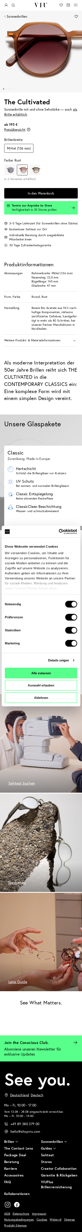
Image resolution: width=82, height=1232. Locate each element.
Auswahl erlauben (41, 685)
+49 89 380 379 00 (25, 1124)
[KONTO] (6, 5)
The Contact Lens (18, 1148)
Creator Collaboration (59, 1168)
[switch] (71, 617)
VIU (41, 5)
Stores (46, 1161)
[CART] (68, 5)
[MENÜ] (75, 5)
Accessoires (14, 1175)
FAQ (7, 1182)
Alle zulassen (41, 673)
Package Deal (15, 1155)
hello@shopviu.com (25, 1131)
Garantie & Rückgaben (59, 1175)
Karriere (10, 1168)
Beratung (11, 1161)
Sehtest (47, 1155)
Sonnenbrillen (17, 16)
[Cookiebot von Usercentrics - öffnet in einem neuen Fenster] (59, 531)
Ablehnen (41, 697)
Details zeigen (58, 660)
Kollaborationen (17, 1193)
